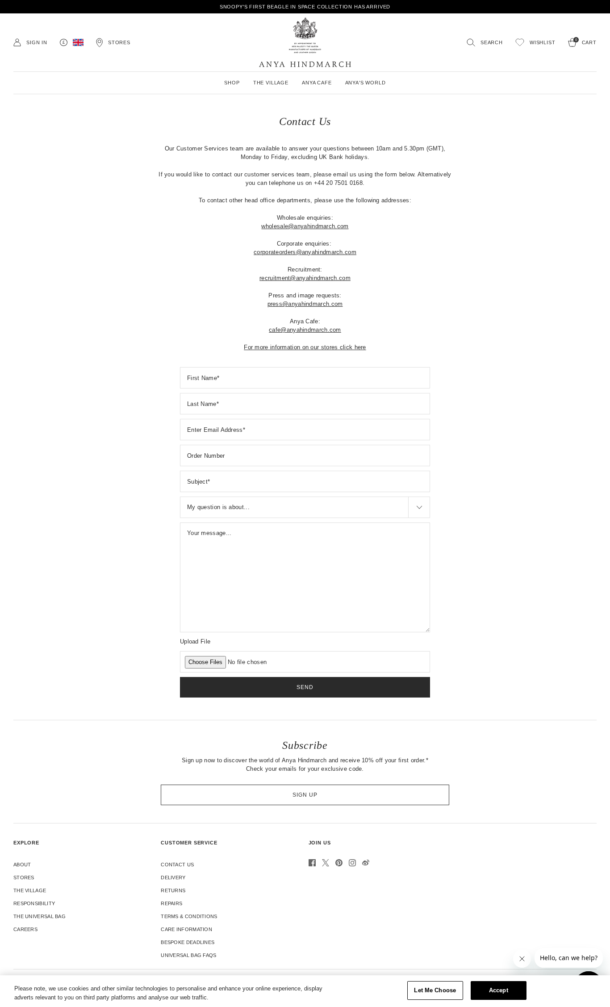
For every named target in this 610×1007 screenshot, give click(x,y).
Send (305, 687)
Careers (25, 929)
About (22, 864)
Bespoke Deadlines (187, 942)
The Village (29, 890)
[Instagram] (352, 862)
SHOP (231, 82)
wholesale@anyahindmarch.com (304, 226)
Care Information (186, 929)
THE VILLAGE (270, 82)
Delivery (173, 877)
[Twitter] (325, 862)
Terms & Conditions (189, 916)
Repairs (171, 903)
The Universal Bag (39, 916)
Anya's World (365, 82)
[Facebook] (312, 862)
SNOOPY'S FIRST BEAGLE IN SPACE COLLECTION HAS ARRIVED (305, 6)
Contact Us (177, 864)
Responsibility (34, 903)
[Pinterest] (339, 862)
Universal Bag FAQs (188, 955)
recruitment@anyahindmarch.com (305, 278)
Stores (23, 877)
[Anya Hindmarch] (305, 42)
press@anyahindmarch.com (305, 304)
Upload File (195, 641)
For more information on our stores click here (305, 347)
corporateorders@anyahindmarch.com (305, 252)
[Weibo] (365, 863)
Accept (498, 990)
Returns (173, 890)
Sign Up (305, 795)
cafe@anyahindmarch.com (305, 329)
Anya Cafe (317, 82)
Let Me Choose (435, 990)
